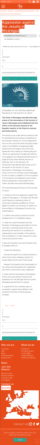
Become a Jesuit (6, 373)
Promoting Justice (27, 351)
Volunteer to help (6, 378)
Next (13, 305)
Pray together (5, 380)
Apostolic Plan (6, 358)
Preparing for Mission (28, 358)
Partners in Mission (7, 376)
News (4, 362)
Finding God (25, 349)
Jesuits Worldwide (7, 355)
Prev (7, 305)
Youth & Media (26, 353)
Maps (3, 353)
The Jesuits (5, 349)
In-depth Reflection (27, 355)
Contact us (7, 384)
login (9, 2)
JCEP (3, 351)
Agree (20, 440)
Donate (6, 387)
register (3, 2)
